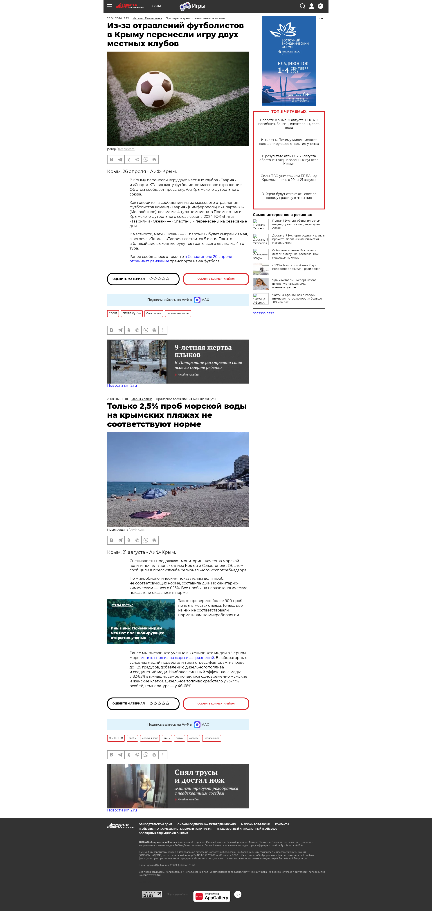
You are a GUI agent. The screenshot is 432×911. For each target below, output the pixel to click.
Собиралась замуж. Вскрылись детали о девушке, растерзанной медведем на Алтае (295, 254)
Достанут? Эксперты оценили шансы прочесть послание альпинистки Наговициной (298, 239)
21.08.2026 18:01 (117, 399)
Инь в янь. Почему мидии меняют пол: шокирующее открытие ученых (289, 142)
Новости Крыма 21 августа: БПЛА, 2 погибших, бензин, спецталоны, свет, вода (289, 124)
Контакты (282, 824)
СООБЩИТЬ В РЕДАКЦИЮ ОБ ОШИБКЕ (163, 833)
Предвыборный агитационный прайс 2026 (247, 828)
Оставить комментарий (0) (216, 278)
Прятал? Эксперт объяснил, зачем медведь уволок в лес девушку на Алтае (296, 224)
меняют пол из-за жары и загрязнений (177, 658)
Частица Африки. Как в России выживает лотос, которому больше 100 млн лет (297, 298)
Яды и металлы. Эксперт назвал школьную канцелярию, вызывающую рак (294, 283)
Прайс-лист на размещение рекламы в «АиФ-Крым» (175, 828)
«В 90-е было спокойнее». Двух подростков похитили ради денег (296, 267)
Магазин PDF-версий (255, 824)
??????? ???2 (263, 314)
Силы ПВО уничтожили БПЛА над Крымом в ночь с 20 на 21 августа (289, 178)
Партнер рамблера (177, 894)
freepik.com (126, 149)
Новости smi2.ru (122, 385)
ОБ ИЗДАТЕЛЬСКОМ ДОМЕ (155, 824)
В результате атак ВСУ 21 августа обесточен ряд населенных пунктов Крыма (289, 160)
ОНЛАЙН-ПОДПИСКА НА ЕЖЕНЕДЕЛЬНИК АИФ (207, 824)
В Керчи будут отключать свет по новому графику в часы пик (289, 196)
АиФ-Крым (137, 529)
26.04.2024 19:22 (118, 18)
